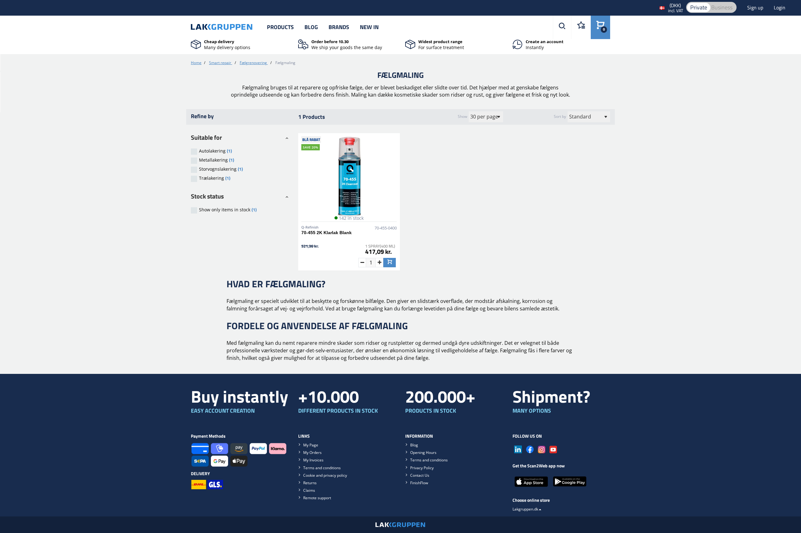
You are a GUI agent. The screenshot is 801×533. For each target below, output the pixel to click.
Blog (311, 27)
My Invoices (313, 460)
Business (721, 7)
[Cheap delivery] (196, 43)
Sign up (755, 7)
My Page (310, 445)
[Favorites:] (581, 27)
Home (196, 62)
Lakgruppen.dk (525, 509)
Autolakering (215, 151)
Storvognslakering (221, 169)
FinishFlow (419, 482)
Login (779, 7)
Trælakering (214, 178)
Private (698, 7)
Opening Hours (423, 452)
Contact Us (419, 475)
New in (369, 27)
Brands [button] (339, 27)
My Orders (312, 452)
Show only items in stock (228, 209)
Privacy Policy (422, 467)
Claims (309, 490)
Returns (310, 482)
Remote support (317, 497)
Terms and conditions (322, 467)
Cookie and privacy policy (325, 475)
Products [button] (280, 27)
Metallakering (216, 160)
